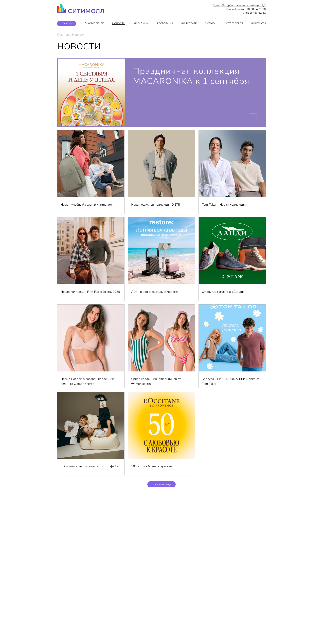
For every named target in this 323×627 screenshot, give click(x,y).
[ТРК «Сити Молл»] (80, 9)
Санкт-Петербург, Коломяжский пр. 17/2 (239, 5)
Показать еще (161, 484)
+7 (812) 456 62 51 (253, 12)
